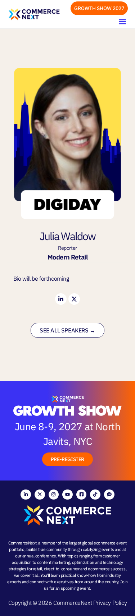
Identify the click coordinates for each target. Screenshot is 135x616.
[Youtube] (67, 494)
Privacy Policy (110, 602)
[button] (122, 21)
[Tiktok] (95, 494)
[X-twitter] (74, 299)
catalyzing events (98, 549)
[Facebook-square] (81, 494)
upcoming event (75, 588)
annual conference (39, 555)
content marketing (53, 562)
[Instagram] (54, 494)
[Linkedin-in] (61, 299)
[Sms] (109, 494)
